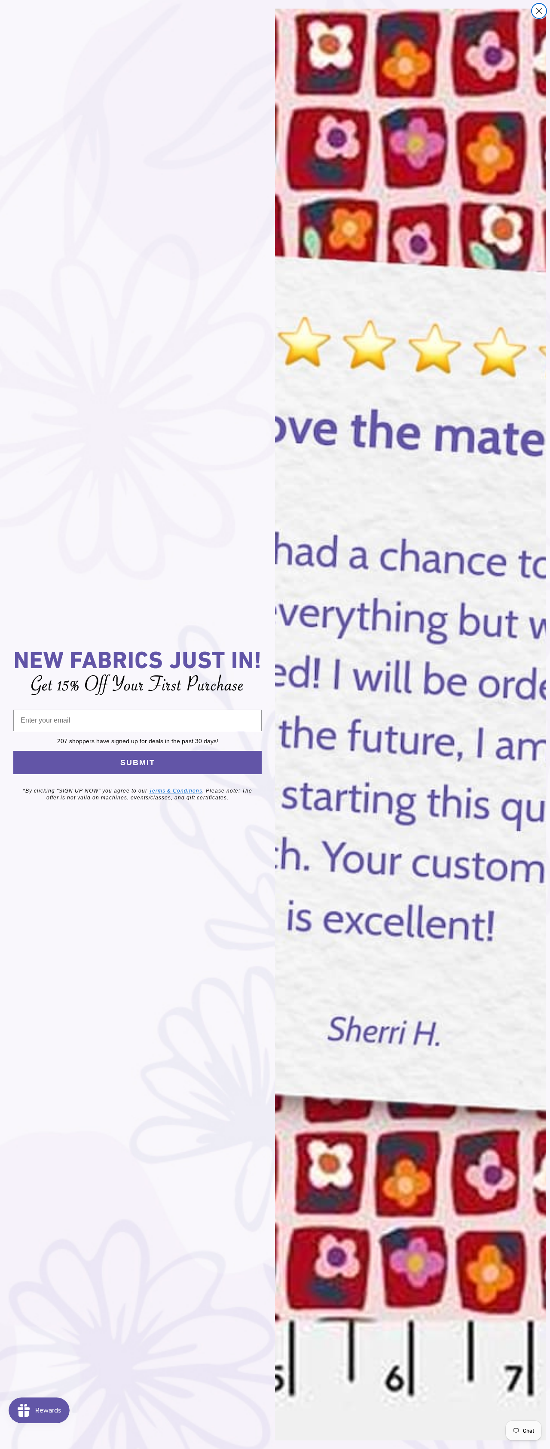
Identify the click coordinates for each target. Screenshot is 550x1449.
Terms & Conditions (175, 791)
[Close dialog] (539, 10)
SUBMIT (137, 762)
